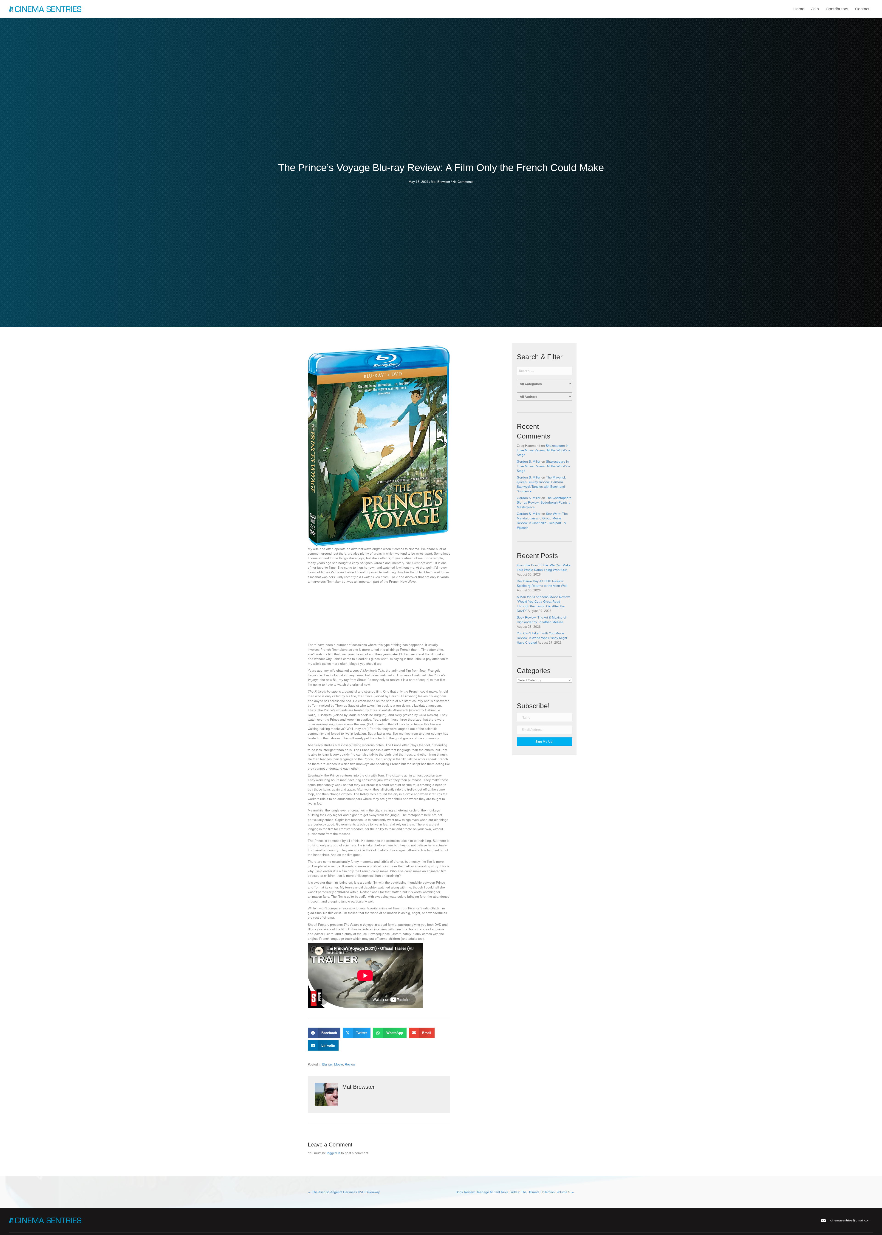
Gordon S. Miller (528, 461)
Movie (338, 1064)
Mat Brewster (440, 181)
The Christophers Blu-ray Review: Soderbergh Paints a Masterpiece (544, 502)
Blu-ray (327, 1064)
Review (350, 1064)
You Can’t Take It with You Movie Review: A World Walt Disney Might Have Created (542, 638)
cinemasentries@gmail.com (850, 1220)
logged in (333, 1153)
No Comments (462, 181)
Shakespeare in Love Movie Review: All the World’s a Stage (543, 450)
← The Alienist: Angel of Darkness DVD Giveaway (344, 1192)
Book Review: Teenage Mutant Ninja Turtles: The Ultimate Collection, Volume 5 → (515, 1192)
